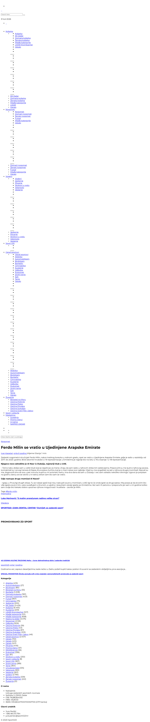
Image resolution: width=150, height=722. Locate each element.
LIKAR (13, 105)
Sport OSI (10, 243)
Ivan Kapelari (7, 453)
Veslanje (19, 190)
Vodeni (9, 176)
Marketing (10, 415)
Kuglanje (19, 268)
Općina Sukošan (18, 408)
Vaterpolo (19, 187)
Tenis (17, 279)
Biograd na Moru (18, 399)
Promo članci (16, 420)
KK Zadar (19, 36)
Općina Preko (16, 404)
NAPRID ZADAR (17, 424)
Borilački (19, 263)
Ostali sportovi (12, 252)
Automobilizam (22, 259)
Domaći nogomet (23, 114)
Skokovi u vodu (22, 185)
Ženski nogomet (23, 116)
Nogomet (10, 109)
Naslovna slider (13, 619)
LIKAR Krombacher (24, 45)
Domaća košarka (23, 38)
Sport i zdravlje (12, 413)
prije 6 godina (20, 453)
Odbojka (19, 270)
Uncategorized (13, 668)
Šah (17, 277)
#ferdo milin (11, 491)
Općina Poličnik (17, 402)
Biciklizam (19, 261)
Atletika (18, 257)
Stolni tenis (20, 275)
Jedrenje (19, 181)
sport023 (5, 565)
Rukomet (19, 272)
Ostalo (18, 47)
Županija (10, 397)
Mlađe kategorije (23, 42)
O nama (14, 422)
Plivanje (18, 183)
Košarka (9, 31)
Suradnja (14, 417)
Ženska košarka (22, 40)
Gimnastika (20, 266)
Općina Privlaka (17, 406)
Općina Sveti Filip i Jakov (21, 411)
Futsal (18, 118)
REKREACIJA (12, 650)
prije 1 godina (16, 565)
